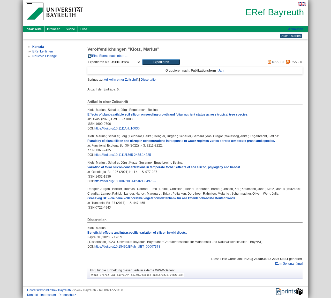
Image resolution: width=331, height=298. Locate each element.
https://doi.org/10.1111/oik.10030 (117, 128)
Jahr (221, 70)
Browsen (53, 29)
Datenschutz (67, 295)
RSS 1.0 (277, 62)
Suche (70, 29)
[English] (302, 4)
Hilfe (83, 29)
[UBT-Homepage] (54, 22)
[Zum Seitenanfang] (289, 263)
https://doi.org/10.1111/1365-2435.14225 (122, 155)
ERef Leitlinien (42, 51)
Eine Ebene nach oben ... (109, 56)
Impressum (48, 295)
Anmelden (295, 29)
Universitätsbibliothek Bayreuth (49, 290)
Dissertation (149, 79)
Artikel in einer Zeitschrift (121, 79)
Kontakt (33, 295)
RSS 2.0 (296, 62)
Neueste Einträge (44, 56)
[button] (161, 62)
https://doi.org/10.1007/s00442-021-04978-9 (125, 181)
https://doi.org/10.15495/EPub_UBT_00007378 (127, 246)
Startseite (34, 29)
